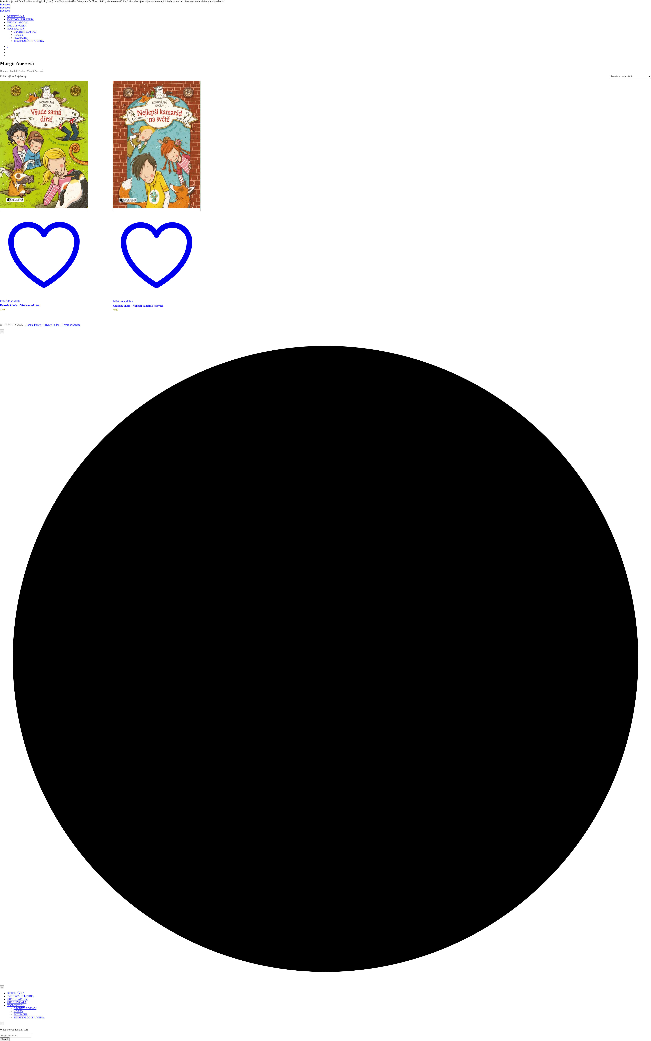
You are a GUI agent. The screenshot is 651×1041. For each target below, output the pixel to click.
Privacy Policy (52, 324)
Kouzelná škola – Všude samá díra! (20, 305)
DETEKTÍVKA (16, 16)
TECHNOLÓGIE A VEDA (29, 40)
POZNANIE (20, 37)
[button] (7, 46)
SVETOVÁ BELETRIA (20, 19)
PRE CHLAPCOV (17, 22)
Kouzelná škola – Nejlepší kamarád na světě (138, 305)
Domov (4, 71)
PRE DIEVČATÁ (16, 25)
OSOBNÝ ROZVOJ (25, 31)
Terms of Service (71, 324)
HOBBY (18, 34)
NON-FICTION (16, 28)
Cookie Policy (34, 324)
